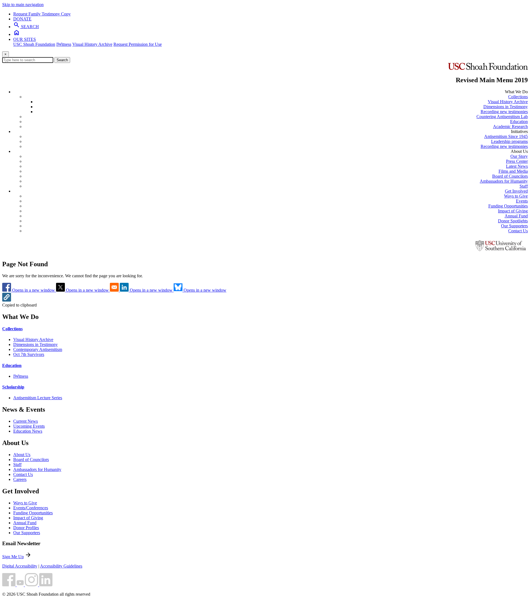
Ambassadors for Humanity (504, 181)
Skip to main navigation (23, 4)
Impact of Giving (513, 211)
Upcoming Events (29, 426)
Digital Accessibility (19, 566)
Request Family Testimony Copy (42, 14)
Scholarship (13, 387)
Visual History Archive (92, 44)
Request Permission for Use (137, 44)
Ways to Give (516, 196)
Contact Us (518, 230)
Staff (524, 186)
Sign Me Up (13, 556)
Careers (19, 479)
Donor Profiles (26, 527)
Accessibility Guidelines (61, 566)
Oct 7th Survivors (28, 354)
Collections (518, 96)
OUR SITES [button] (24, 39)
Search (62, 60)
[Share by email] (115, 290)
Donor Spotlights (513, 221)
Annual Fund (516, 216)
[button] (6, 300)
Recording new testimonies (504, 111)
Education (519, 121)
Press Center (517, 161)
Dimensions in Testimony (505, 106)
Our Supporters (514, 225)
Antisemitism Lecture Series (37, 397)
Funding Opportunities (508, 206)
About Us (21, 454)
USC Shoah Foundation (34, 44)
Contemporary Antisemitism (37, 349)
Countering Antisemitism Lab (502, 116)
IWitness (63, 44)
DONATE (22, 19)
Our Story (519, 156)
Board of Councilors (510, 176)
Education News (27, 431)
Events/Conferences (30, 507)
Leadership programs (509, 141)
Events (522, 201)
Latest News (517, 166)
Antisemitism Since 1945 (506, 136)
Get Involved (516, 191)
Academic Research (510, 126)
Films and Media (513, 171)
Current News (25, 421)
